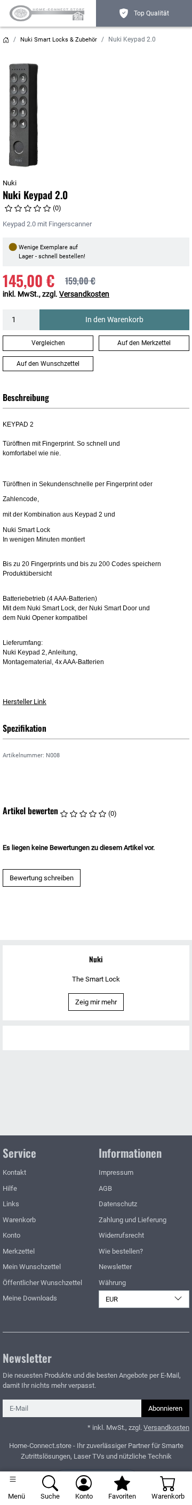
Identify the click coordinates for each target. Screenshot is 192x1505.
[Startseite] (6, 39)
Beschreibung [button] (26, 397)
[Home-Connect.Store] (49, 13)
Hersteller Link (24, 702)
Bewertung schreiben (42, 878)
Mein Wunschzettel (32, 1267)
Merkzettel (19, 1251)
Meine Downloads (30, 1298)
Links (11, 1204)
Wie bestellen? (121, 1251)
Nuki (10, 183)
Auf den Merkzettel (144, 343)
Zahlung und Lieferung (132, 1220)
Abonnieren (165, 1408)
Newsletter (115, 1267)
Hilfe (10, 1188)
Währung (112, 1283)
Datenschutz (118, 1204)
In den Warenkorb (114, 319)
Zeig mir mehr (96, 1002)
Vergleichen (48, 343)
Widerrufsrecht (121, 1235)
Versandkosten (84, 294)
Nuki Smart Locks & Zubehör (58, 39)
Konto (11, 1235)
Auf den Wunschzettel (48, 363)
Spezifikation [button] (24, 728)
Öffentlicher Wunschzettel (42, 1283)
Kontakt (14, 1172)
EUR (112, 1299)
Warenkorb (19, 1220)
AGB (105, 1188)
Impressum (116, 1172)
